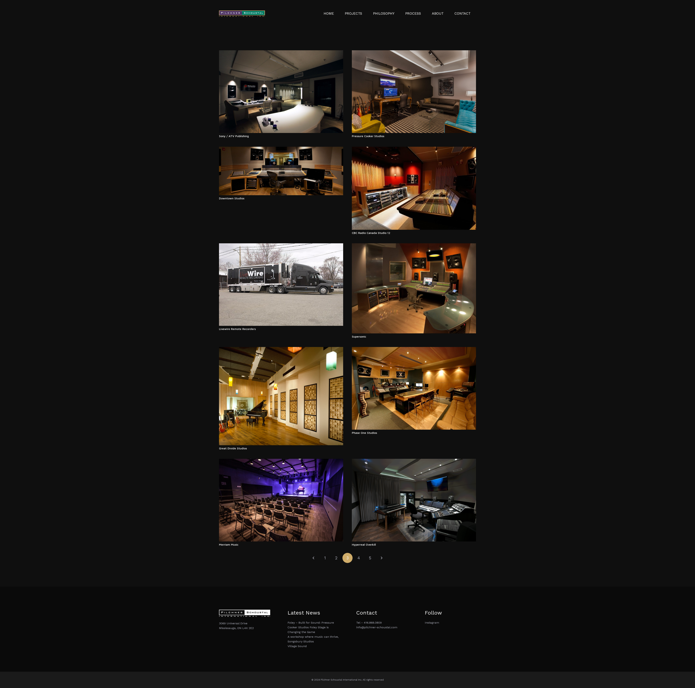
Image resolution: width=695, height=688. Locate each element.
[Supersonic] (414, 245)
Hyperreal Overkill (364, 544)
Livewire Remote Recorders (237, 329)
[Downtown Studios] (281, 149)
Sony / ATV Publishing (234, 136)
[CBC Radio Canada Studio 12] (414, 149)
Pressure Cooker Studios (368, 136)
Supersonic (359, 336)
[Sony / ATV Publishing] (281, 52)
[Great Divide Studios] (281, 349)
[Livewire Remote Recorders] (281, 245)
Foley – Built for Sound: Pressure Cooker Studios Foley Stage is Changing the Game (311, 627)
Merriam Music (228, 544)
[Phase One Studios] (414, 349)
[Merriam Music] (281, 461)
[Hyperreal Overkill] (414, 461)
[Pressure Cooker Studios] (414, 52)
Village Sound (297, 646)
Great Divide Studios (233, 448)
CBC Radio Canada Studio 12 (371, 232)
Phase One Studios (364, 432)
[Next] (381, 558)
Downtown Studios (231, 198)
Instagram (432, 622)
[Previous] (314, 558)
